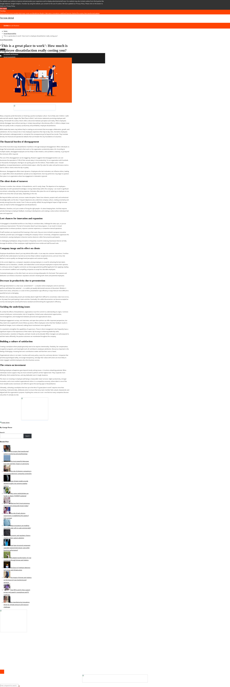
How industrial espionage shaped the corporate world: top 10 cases (24, 641)
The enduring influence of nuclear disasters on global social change (40, 16)
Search (2, 432)
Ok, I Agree (3, 8)
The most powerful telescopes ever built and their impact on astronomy (83, 16)
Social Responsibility (6, 40)
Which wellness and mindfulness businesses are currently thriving (24, 643)
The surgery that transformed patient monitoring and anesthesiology (25, 650)
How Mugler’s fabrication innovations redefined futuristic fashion (56, 13)
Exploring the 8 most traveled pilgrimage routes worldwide (18, 13)
